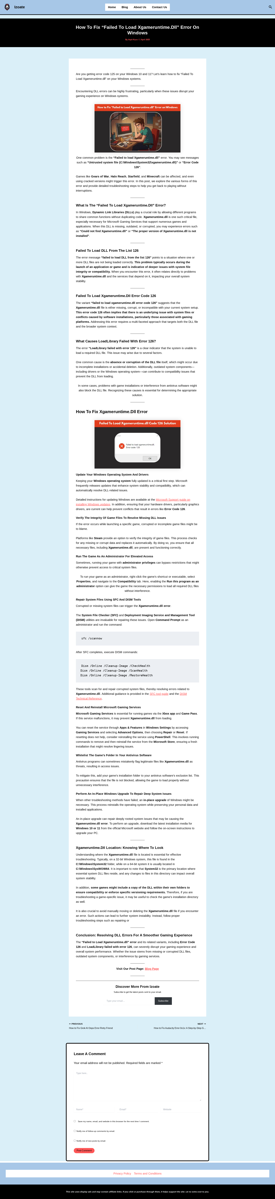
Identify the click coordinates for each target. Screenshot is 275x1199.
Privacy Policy (122, 1173)
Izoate (19, 7)
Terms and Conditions (148, 1173)
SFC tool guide (159, 693)
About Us (140, 7)
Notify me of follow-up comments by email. (95, 1131)
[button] (270, 7)
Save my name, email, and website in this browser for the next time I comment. (113, 1121)
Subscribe (163, 1001)
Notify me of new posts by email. (91, 1141)
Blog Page (152, 968)
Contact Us (159, 7)
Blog (125, 7)
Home (112, 7)
